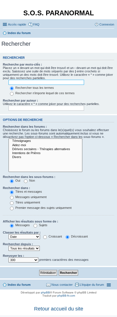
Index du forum (19, 284)
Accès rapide (17, 24)
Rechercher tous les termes (34, 87)
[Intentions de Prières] (45, 153)
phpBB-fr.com (66, 295)
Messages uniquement (30, 197)
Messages (22, 225)
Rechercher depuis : (18, 244)
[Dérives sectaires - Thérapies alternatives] (45, 149)
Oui (17, 180)
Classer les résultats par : (22, 232)
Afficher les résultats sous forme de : (30, 221)
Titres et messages (28, 191)
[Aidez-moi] (45, 145)
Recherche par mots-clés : (22, 64)
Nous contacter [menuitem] (62, 284)
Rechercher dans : (16, 188)
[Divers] (45, 157)
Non (31, 180)
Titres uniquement (27, 202)
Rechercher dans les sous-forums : (29, 177)
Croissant (55, 236)
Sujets (42, 225)
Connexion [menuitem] (106, 24)
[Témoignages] (45, 141)
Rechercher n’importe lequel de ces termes (44, 93)
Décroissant (79, 236)
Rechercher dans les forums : (25, 126)
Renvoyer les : (13, 255)
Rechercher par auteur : (20, 100)
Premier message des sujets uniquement (43, 207)
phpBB (45, 292)
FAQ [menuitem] (36, 24)
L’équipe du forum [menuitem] (92, 284)
